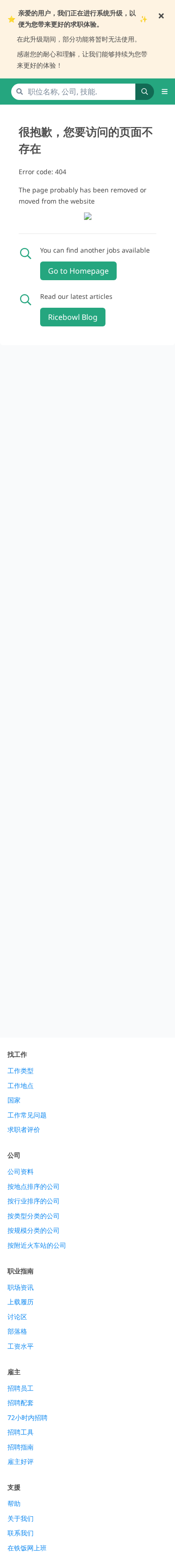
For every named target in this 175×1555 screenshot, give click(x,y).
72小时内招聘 (27, 1418)
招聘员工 (20, 1388)
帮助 (14, 1503)
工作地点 (20, 1085)
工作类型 (20, 1071)
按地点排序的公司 (33, 1186)
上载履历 (20, 1302)
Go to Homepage (78, 271)
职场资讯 (20, 1287)
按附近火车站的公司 (36, 1245)
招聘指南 (20, 1447)
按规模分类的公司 (33, 1230)
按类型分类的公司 (33, 1216)
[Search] (144, 92)
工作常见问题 (27, 1115)
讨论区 (17, 1317)
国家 (14, 1100)
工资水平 (20, 1346)
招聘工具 (20, 1432)
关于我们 (20, 1518)
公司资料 (20, 1171)
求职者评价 (23, 1129)
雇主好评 (20, 1461)
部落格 (17, 1331)
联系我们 (20, 1533)
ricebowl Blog (73, 317)
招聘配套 (20, 1403)
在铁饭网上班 (27, 1548)
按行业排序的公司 (33, 1201)
